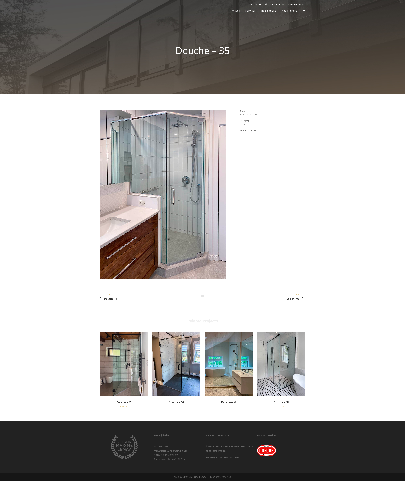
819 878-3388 (161, 446)
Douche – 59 (228, 402)
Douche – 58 (281, 402)
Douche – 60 (176, 402)
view (123, 363)
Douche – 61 (123, 402)
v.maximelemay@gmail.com (170, 450)
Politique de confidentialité (223, 457)
